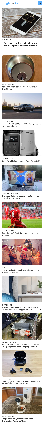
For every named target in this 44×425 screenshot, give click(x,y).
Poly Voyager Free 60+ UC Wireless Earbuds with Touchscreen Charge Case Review (21, 382)
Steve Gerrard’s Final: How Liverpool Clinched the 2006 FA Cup (21, 234)
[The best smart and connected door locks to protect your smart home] (22, 68)
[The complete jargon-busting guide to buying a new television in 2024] (22, 178)
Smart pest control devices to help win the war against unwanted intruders (21, 44)
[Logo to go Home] (13, 3)
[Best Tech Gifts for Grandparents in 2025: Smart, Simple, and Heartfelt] (22, 252)
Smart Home (7, 40)
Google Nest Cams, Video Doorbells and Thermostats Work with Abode (17, 419)
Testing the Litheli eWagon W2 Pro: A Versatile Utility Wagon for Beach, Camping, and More (20, 345)
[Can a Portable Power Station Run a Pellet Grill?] (22, 143)
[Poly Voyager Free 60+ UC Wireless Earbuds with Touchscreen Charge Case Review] (22, 363)
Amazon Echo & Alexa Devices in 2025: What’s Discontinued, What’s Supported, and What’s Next (22, 308)
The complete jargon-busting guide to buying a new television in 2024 (20, 197)
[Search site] (40, 3)
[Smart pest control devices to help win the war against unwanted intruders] (22, 23)
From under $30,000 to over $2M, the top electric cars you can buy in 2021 (21, 125)
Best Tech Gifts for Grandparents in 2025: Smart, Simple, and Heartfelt (21, 271)
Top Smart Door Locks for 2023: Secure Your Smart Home (19, 88)
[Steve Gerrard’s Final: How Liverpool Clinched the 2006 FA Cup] (22, 215)
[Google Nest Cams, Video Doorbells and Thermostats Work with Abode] (22, 400)
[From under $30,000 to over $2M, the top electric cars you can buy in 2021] (22, 106)
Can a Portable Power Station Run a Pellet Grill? (21, 161)
